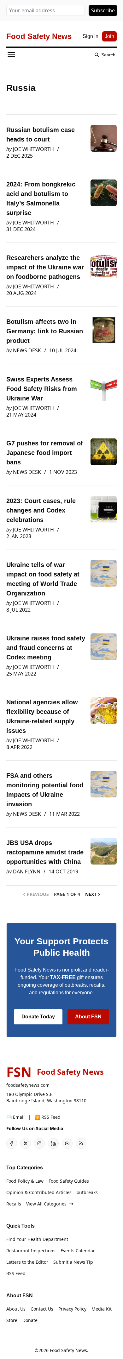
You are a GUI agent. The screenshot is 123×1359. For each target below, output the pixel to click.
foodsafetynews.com (28, 1085)
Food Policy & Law (25, 1181)
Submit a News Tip (73, 1262)
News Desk (27, 350)
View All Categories (46, 1204)
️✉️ (15, 1117)
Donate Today (38, 1016)
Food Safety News (68, 1350)
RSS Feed (16, 1273)
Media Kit (101, 1309)
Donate (30, 1320)
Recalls (13, 1204)
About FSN (88, 1016)
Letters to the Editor (27, 1262)
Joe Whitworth (33, 149)
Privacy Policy (72, 1309)
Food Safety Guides (69, 1181)
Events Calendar (78, 1251)
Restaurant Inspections (31, 1251)
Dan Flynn (26, 871)
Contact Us (42, 1309)
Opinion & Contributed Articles (39, 1192)
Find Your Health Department (37, 1239)
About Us (16, 1309)
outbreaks (87, 1192)
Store (11, 1320)
